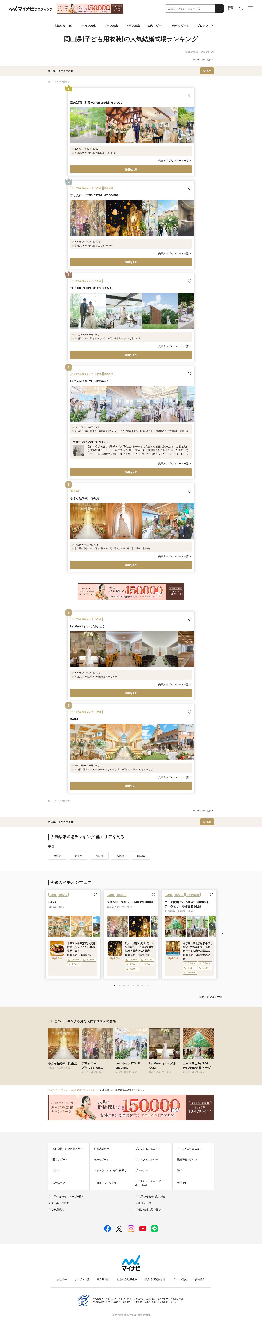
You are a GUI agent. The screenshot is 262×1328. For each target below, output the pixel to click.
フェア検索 (111, 26)
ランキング (93, 1090)
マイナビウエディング (59, 1090)
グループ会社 (180, 1279)
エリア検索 (89, 26)
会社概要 (62, 1279)
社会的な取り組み (127, 1279)
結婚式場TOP (79, 1090)
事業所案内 (103, 1279)
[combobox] (190, 8)
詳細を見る (131, 169)
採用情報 (200, 1279)
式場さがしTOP (64, 26)
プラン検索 (132, 26)
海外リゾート (180, 26)
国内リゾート (156, 26)
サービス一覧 (81, 1279)
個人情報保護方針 (155, 1279)
